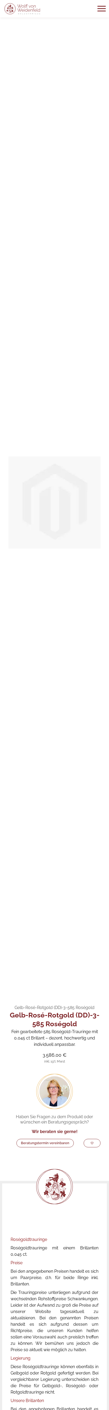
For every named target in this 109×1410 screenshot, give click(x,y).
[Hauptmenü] (101, 8)
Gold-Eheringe (45, 992)
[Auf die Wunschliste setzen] (92, 1143)
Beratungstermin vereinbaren (45, 1143)
